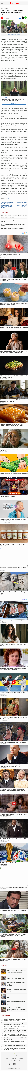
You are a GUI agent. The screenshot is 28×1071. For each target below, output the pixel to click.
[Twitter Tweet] (23, 17)
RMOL (7, 198)
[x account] (14, 1064)
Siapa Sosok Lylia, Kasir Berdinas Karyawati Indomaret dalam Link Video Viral (14, 1023)
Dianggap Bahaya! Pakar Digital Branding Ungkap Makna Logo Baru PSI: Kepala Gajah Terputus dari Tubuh (7, 205)
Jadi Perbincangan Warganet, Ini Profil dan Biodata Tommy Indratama (14, 1049)
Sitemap (21, 1060)
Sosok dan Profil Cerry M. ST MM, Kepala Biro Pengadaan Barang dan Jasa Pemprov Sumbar (15, 1031)
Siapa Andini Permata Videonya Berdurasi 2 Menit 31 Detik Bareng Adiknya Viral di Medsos (15, 1035)
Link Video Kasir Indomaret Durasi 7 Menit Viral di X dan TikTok (15, 1038)
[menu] (1, 3)
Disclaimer (7, 1060)
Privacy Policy (14, 1060)
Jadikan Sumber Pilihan (14, 34)
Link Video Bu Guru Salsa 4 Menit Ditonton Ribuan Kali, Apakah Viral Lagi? (14, 1027)
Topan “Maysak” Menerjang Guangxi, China (14, 1045)
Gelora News (17, 1068)
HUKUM (6, 8)
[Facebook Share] (20, 17)
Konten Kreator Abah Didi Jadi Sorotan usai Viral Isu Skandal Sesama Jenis (14, 1020)
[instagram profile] (16, 1064)
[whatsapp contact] (19, 1064)
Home (7, 1058)
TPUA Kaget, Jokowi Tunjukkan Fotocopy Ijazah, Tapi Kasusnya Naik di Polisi (22, 204)
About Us (14, 1058)
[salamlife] (9, 1064)
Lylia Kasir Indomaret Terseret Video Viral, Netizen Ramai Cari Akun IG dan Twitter (14, 1042)
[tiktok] (12, 1064)
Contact (21, 1058)
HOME (2, 8)
